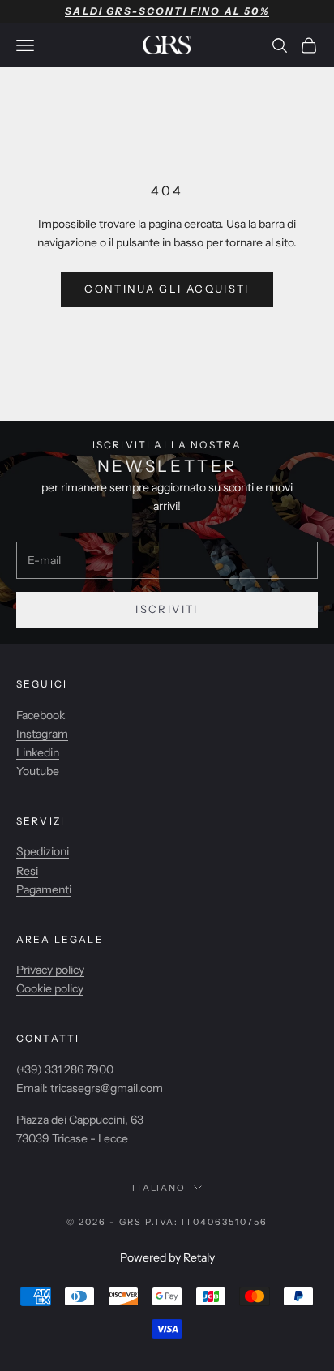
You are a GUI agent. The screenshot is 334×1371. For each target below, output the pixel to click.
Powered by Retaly (167, 1257)
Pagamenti (43, 889)
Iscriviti (166, 608)
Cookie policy (50, 988)
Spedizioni (42, 851)
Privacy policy (50, 969)
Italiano (159, 1187)
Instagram (42, 733)
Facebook (40, 715)
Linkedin (37, 752)
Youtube (37, 771)
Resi (27, 870)
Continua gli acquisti (166, 288)
